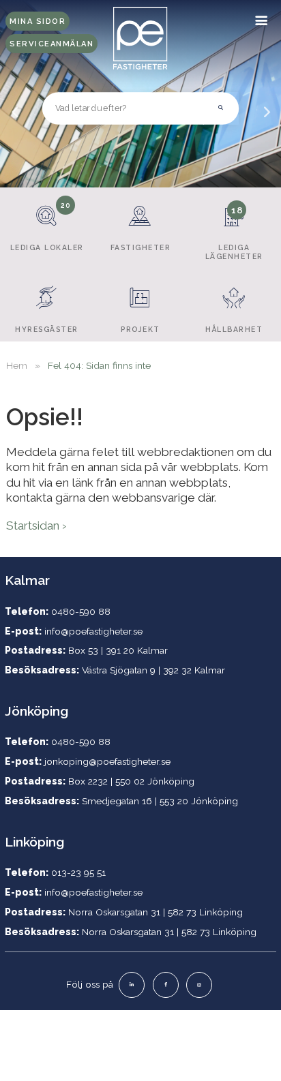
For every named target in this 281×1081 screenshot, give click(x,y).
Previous (14, 121)
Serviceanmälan (51, 44)
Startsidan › (36, 525)
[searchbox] (123, 108)
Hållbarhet (234, 329)
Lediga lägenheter (234, 232)
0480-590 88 (80, 611)
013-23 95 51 (78, 872)
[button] (221, 108)
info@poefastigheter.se (93, 631)
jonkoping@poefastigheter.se (107, 761)
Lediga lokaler (47, 226)
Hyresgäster (46, 329)
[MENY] (262, 19)
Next (266, 121)
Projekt (140, 329)
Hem (16, 365)
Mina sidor (37, 21)
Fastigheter (140, 247)
